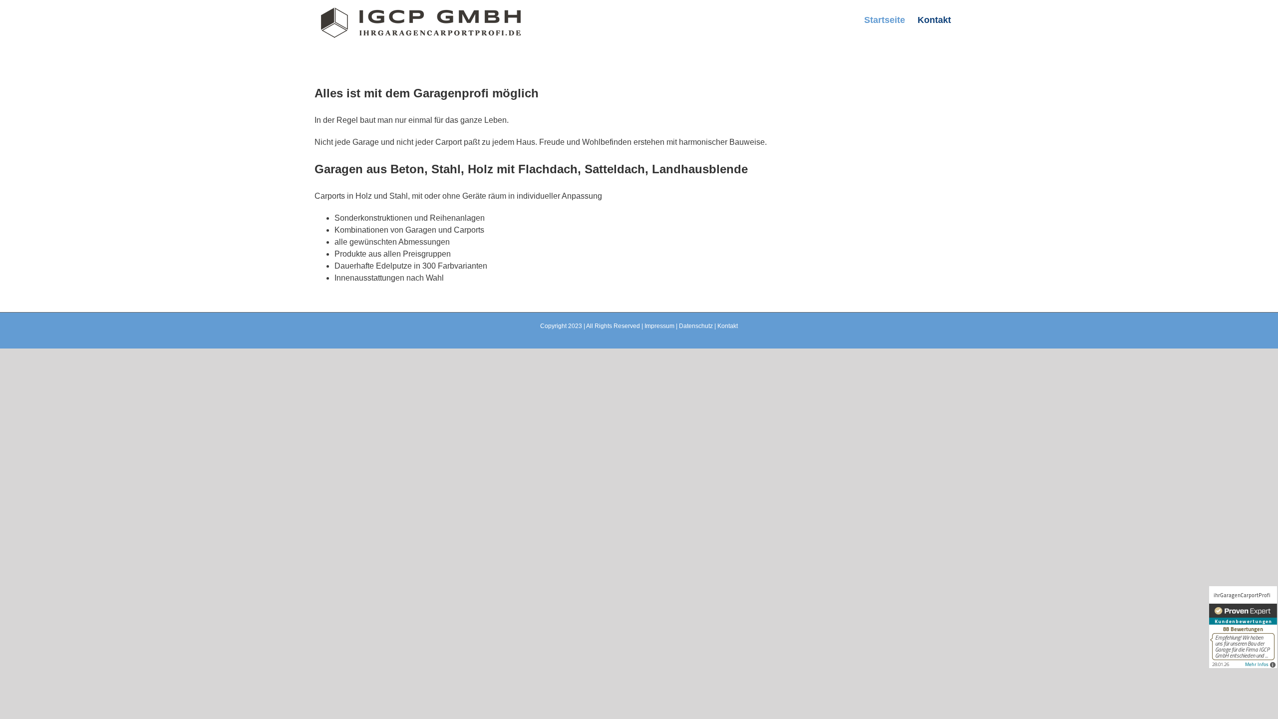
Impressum (659, 326)
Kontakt (727, 326)
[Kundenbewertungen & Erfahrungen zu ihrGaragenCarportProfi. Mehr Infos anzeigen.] (1243, 627)
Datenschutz (696, 326)
